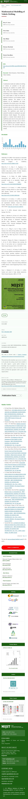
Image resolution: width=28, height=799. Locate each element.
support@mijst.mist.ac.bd (8, 778)
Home (3, 5)
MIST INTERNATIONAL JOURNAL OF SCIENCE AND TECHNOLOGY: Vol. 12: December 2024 (15, 429)
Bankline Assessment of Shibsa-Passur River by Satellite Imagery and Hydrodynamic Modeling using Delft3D (15, 425)
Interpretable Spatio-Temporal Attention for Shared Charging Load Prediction (15, 464)
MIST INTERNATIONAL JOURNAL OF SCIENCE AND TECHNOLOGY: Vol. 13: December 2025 (15, 456)
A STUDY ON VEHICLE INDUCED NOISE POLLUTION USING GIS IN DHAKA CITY (15, 524)
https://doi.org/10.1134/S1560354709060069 (11, 184)
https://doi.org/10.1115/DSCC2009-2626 (10, 195)
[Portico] (13, 685)
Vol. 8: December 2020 (16, 5)
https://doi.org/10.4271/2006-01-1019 (10, 163)
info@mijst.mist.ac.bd (7, 783)
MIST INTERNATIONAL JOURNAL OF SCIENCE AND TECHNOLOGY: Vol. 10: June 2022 (14, 501)
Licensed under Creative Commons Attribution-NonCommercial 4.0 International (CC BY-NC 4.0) (14, 794)
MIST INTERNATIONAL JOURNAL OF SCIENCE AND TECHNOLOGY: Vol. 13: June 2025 (13, 443)
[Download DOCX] (7, 569)
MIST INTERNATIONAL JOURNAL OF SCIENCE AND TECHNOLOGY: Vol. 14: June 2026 (14, 468)
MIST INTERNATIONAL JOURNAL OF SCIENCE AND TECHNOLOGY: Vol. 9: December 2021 (15, 493)
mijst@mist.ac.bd (10, 758)
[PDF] (8, 560)
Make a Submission (13, 547)
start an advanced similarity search (15, 539)
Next (24, 536)
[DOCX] (5, 560)
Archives (8, 5)
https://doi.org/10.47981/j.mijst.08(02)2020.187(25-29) (13, 386)
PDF (5, 315)
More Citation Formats (9, 389)
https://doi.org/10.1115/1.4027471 (15, 206)
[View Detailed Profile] (13, 668)
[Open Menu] (1, 1)
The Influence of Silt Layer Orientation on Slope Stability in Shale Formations (14, 439)
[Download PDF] (7, 565)
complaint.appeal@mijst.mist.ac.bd (10, 773)
